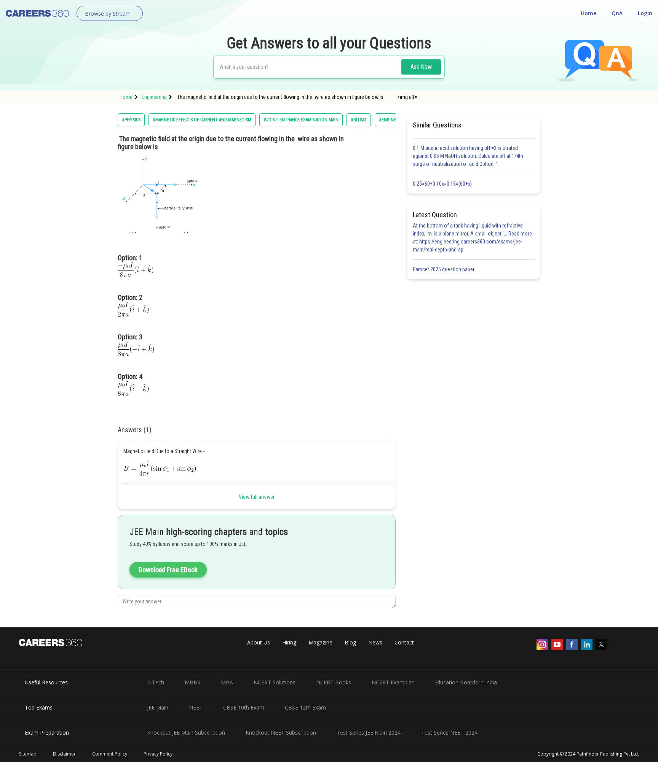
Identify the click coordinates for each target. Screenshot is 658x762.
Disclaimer (64, 754)
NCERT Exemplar (393, 682)
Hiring (289, 642)
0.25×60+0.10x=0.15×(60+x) (443, 184)
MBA (227, 682)
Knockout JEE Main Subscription (186, 732)
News (375, 642)
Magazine (320, 642)
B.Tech (155, 682)
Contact (404, 642)
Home (588, 13)
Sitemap (28, 754)
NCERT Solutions (274, 682)
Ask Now (421, 66)
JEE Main (157, 707)
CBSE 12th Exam (305, 707)
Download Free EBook (168, 570)
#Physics (131, 119)
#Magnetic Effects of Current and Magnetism (202, 119)
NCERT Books (333, 682)
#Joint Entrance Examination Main (301, 119)
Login (645, 13)
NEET (196, 707)
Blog (350, 642)
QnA (617, 13)
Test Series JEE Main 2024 (369, 732)
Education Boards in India (465, 682)
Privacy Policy (158, 754)
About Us (258, 642)
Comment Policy (109, 754)
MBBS (192, 682)
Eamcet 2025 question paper (444, 269)
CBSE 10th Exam (243, 707)
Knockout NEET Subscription (281, 732)
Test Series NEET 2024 (449, 732)
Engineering (154, 97)
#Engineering (393, 119)
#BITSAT (359, 119)
